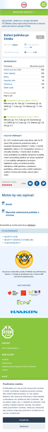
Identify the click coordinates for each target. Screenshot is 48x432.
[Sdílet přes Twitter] (43, 183)
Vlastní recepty (12, 243)
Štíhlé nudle (8, 88)
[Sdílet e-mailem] (30, 183)
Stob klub (24, 4)
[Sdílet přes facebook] (36, 183)
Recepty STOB (11, 237)
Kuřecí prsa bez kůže (12, 70)
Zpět (40, 37)
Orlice (15, 45)
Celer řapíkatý (9, 73)
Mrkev (6, 77)
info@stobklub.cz (12, 348)
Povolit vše (24, 420)
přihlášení (31, 225)
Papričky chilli (9, 80)
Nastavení (24, 426)
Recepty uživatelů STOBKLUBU (18, 240)
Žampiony (8, 84)
